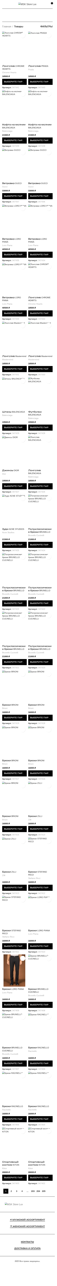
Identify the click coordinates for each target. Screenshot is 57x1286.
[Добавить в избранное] (22, 35)
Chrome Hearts (9, 72)
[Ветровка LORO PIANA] (14, 220)
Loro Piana (7, 245)
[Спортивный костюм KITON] (14, 1143)
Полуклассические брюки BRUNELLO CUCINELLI (39, 532)
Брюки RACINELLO (38, 1047)
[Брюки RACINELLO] (40, 1029)
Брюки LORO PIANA (39, 930)
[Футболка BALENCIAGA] (40, 393)
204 (38, 1191)
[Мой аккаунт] (45, 4)
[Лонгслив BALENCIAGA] (40, 452)
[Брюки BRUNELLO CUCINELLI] (40, 970)
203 (33, 1191)
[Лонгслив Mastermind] (14, 337)
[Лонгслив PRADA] (40, 47)
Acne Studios (8, 532)
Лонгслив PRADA (38, 66)
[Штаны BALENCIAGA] (14, 393)
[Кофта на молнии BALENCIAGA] (14, 106)
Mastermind (7, 360)
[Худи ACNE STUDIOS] (14, 510)
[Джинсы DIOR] (14, 452)
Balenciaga (7, 131)
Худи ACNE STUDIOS (13, 529)
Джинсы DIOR (10, 470)
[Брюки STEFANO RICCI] (40, 853)
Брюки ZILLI (35, 816)
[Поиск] (8, 4)
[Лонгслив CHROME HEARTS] (14, 47)
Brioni (4, 708)
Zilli (29, 820)
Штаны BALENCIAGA (13, 412)
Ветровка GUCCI (12, 183)
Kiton (4, 1168)
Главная (6, 26)
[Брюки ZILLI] (40, 797)
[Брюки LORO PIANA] (40, 912)
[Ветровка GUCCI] (14, 164)
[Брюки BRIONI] (14, 686)
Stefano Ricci (34, 878)
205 (43, 1191)
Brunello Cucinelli (36, 535)
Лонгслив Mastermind (14, 356)
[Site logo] (27, 4)
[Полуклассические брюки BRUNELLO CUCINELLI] (40, 510)
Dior (4, 474)
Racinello (32, 1051)
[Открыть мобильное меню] (3, 4)
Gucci (4, 187)
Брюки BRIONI (10, 705)
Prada (31, 70)
